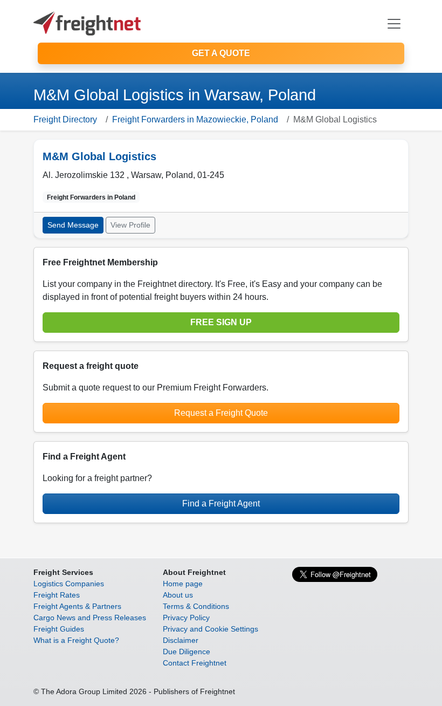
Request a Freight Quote (221, 412)
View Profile (130, 225)
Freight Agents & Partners (77, 606)
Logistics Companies (68, 583)
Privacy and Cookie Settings (210, 629)
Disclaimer (180, 640)
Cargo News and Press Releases (89, 617)
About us (178, 595)
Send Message (73, 225)
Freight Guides (58, 629)
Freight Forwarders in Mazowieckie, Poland (195, 119)
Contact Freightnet (194, 663)
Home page (183, 583)
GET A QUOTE (221, 53)
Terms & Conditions (196, 606)
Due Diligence (186, 651)
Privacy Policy (186, 617)
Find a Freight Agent (221, 503)
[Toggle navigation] (394, 23)
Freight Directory (65, 119)
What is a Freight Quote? (76, 640)
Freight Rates (56, 595)
